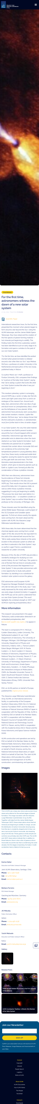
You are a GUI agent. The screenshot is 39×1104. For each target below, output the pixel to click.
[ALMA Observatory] (12, 4)
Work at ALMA (19, 1075)
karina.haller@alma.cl (15, 879)
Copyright (19, 1063)
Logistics (19, 1072)
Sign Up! (19, 1038)
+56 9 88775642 (11, 876)
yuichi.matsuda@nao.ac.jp (16, 944)
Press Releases (7, 292)
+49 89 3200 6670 (13, 899)
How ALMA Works (19, 1087)
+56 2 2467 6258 (13, 873)
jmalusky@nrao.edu (14, 925)
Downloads (19, 1103)
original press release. (20, 691)
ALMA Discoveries (19, 1084)
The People (19, 1090)
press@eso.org (12, 902)
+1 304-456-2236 (13, 921)
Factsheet (20, 1093)
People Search (19, 1069)
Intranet (19, 1066)
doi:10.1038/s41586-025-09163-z (14, 622)
